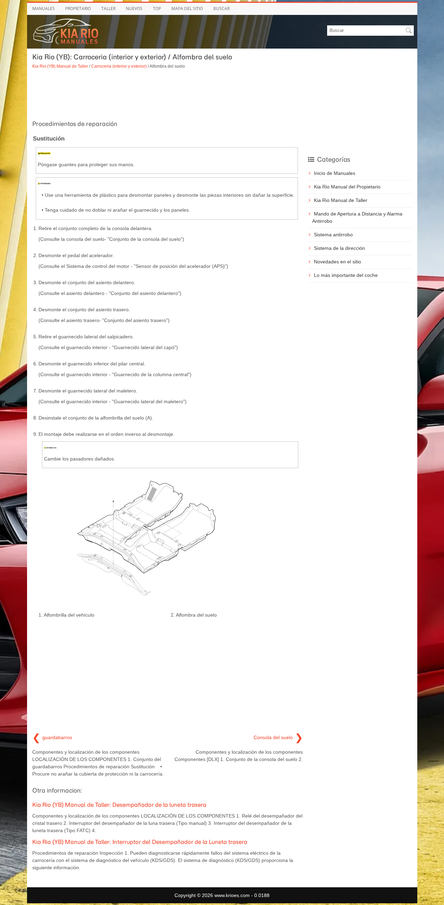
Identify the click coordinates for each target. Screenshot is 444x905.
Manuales (43, 8)
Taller (108, 8)
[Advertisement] (167, 94)
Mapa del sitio (187, 8)
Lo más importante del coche (346, 275)
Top (157, 8)
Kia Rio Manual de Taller (340, 200)
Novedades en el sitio (337, 261)
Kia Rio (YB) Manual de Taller (60, 66)
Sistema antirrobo (333, 234)
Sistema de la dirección (339, 248)
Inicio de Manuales (334, 173)
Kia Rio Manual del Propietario (347, 186)
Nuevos (134, 8)
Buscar (221, 8)
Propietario (78, 8)
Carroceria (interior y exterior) (119, 66)
